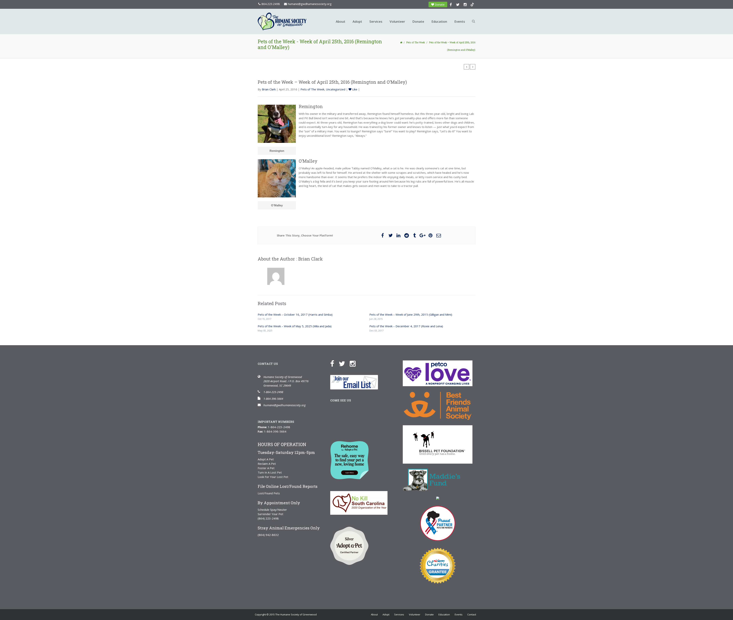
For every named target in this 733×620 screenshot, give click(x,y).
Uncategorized (335, 89)
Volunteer (397, 21)
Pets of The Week (415, 42)
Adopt (357, 21)
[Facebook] (334, 363)
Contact (471, 614)
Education (439, 21)
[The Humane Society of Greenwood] (294, 21)
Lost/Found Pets (269, 493)
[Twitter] (344, 363)
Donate (440, 4)
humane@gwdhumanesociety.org (310, 4)
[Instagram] (354, 363)
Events (459, 21)
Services (375, 21)
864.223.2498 (271, 4)
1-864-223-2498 (273, 392)
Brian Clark (269, 89)
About (340, 21)
